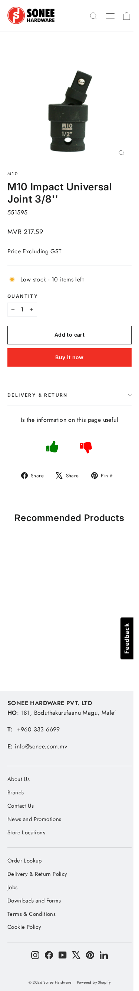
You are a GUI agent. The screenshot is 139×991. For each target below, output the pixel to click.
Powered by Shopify (93, 982)
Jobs (12, 887)
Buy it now (69, 357)
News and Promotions (34, 819)
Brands (15, 792)
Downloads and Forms (34, 901)
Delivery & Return (37, 395)
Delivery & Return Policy (37, 874)
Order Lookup (24, 861)
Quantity (22, 296)
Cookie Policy (24, 927)
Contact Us (20, 806)
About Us (18, 779)
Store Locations (26, 832)
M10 (12, 173)
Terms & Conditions (31, 914)
